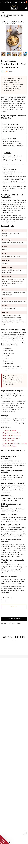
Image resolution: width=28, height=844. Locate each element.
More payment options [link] (6, 615)
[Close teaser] (10, 842)
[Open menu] (3, 7)
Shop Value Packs (8, 440)
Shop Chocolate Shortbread (12, 433)
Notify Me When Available (14, 618)
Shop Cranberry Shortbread (12, 435)
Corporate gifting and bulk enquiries (15, 443)
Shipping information (9, 446)
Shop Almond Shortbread (11, 438)
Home (2, 12)
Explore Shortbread (9, 430)
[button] (4, 839)
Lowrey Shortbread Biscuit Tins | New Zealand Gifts (12, 16)
